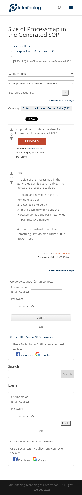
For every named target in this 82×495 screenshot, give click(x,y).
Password (17, 299)
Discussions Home (21, 46)
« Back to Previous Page (61, 100)
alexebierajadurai (35, 148)
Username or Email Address (20, 289)
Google (45, 355)
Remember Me (25, 306)
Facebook (27, 355)
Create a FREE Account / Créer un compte (32, 337)
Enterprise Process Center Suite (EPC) (34, 51)
